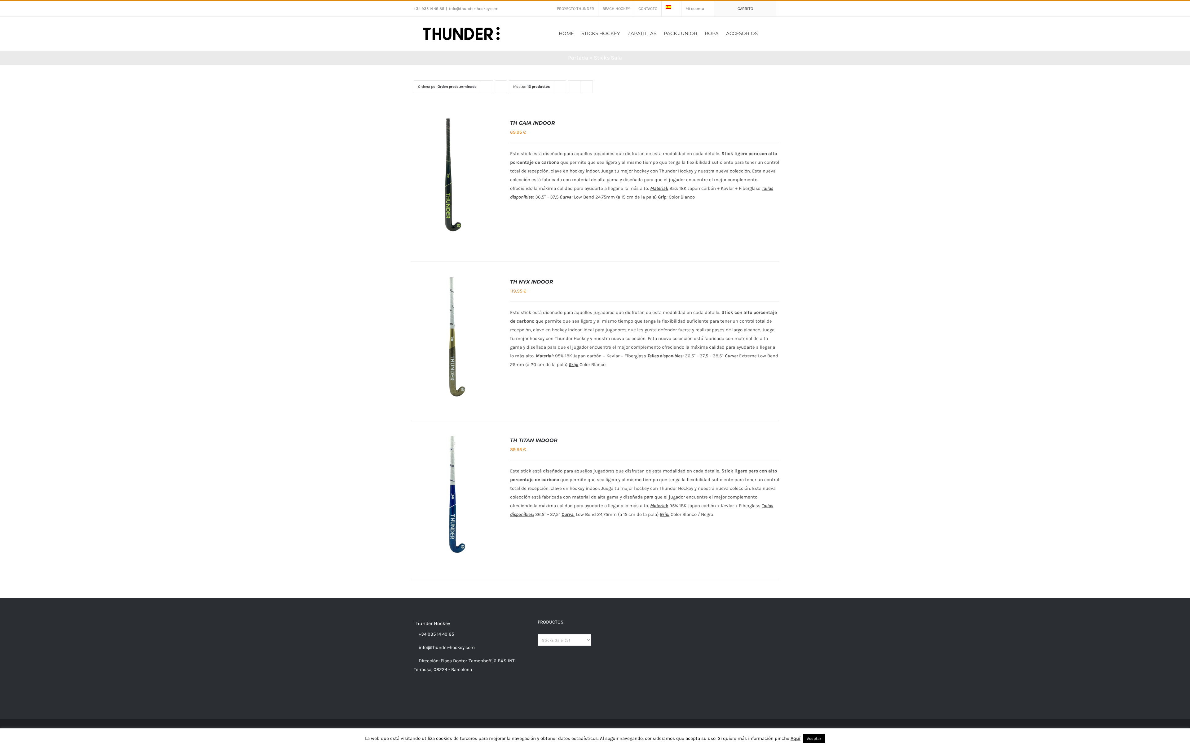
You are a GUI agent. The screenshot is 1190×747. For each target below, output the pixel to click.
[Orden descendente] (501, 86)
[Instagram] (424, 693)
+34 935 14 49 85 (435, 634)
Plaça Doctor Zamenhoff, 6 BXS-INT (478, 661)
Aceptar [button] (814, 738)
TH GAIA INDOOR (532, 123)
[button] (767, 33)
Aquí (795, 738)
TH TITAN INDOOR (534, 440)
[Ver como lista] (586, 87)
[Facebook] (415, 693)
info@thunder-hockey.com (473, 8)
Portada (578, 57)
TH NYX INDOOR (531, 282)
